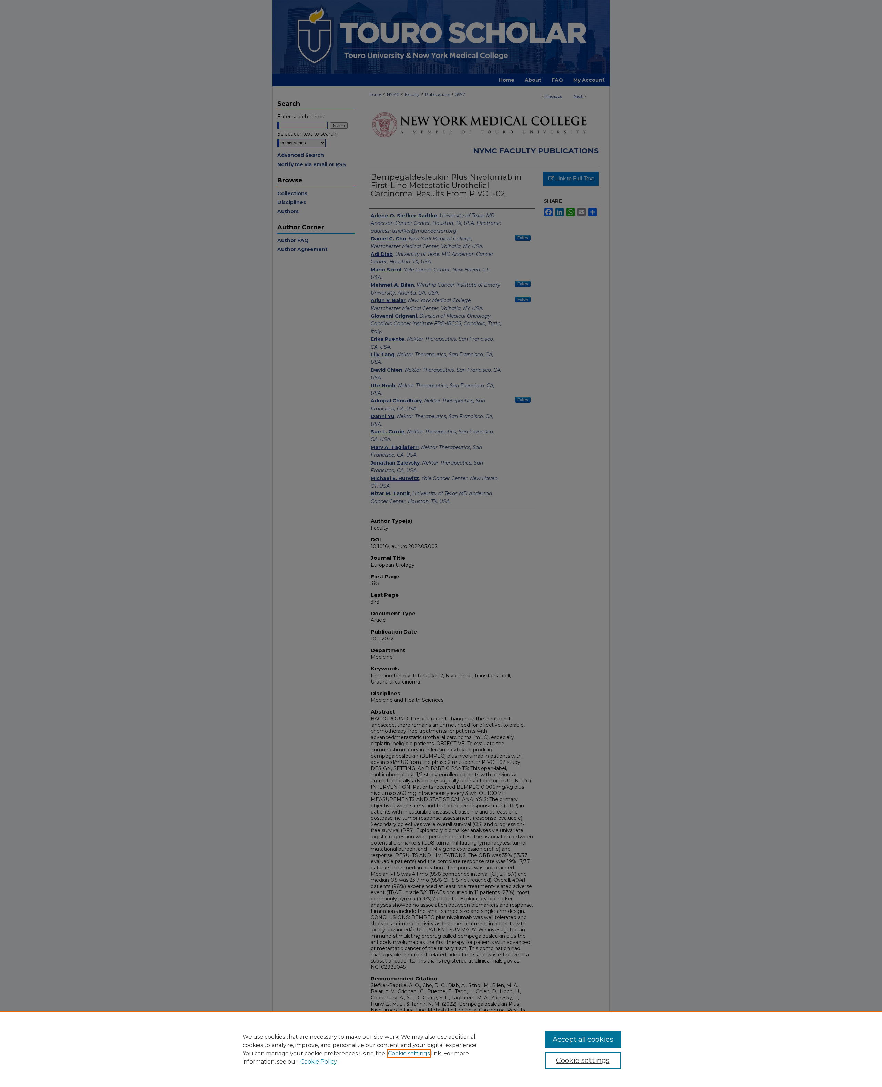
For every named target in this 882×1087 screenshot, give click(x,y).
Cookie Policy (318, 1061)
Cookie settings (409, 1053)
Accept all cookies (583, 1039)
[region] (441, 1049)
